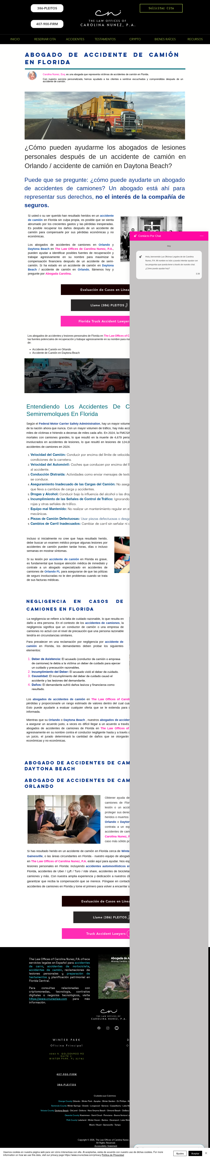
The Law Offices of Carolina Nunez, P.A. (121, 699)
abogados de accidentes (117, 720)
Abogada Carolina (58, 273)
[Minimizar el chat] (201, 236)
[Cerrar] (206, 1153)
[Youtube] (117, 1028)
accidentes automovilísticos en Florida (113, 866)
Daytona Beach (39, 248)
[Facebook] (99, 1028)
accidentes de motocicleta (68, 966)
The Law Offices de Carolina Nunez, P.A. (84, 248)
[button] (75, 39)
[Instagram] (108, 1028)
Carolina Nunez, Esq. (54, 74)
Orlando (104, 244)
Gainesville (35, 856)
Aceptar (195, 1153)
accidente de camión (64, 559)
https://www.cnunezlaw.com (48, 999)
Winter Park (87, 1101)
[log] (169, 691)
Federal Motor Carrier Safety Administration (69, 423)
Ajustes (180, 1153)
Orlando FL (52, 571)
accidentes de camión (45, 970)
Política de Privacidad (113, 1155)
